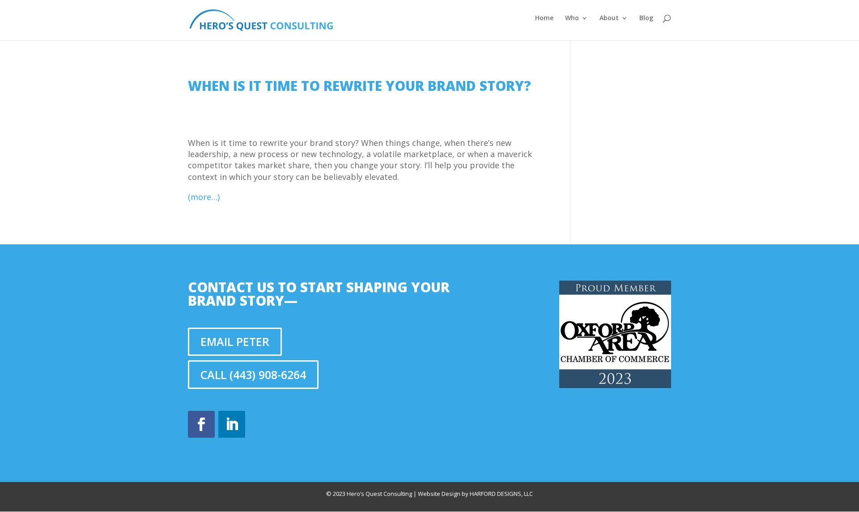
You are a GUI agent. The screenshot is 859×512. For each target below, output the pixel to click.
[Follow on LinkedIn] (231, 424)
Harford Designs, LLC (501, 494)
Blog (646, 18)
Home (544, 18)
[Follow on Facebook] (201, 424)
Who (572, 18)
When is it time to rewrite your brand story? (359, 86)
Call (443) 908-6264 (253, 374)
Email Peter (234, 341)
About (609, 18)
